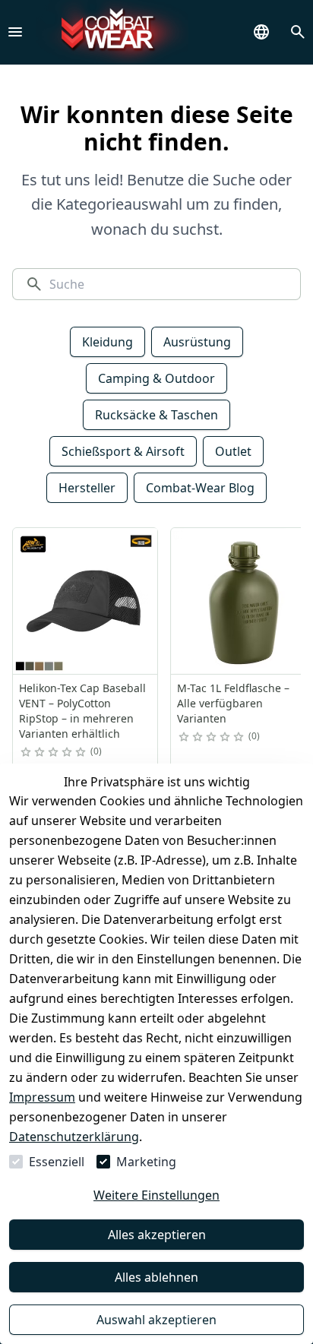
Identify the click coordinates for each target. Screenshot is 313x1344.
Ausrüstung (197, 342)
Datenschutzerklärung (74, 1136)
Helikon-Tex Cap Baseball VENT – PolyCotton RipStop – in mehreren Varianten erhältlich (82, 711)
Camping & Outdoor (156, 378)
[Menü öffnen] (15, 32)
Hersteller (86, 487)
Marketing (146, 1161)
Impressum (42, 1097)
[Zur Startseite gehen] (112, 32)
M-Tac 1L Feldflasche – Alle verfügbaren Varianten (233, 703)
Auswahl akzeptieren (156, 1319)
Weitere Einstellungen (156, 1195)
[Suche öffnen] (298, 32)
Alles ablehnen (156, 1277)
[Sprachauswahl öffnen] (261, 32)
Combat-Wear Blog (200, 487)
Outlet (233, 451)
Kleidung (107, 342)
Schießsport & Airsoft (123, 451)
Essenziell (56, 1161)
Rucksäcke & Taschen (156, 414)
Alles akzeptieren (157, 1234)
